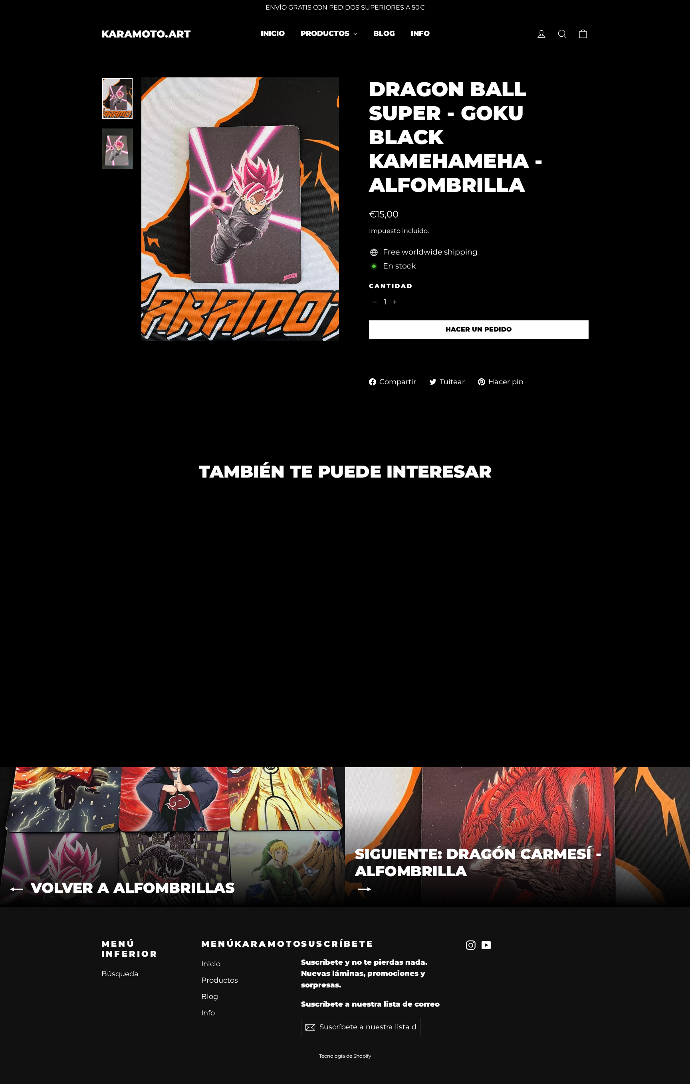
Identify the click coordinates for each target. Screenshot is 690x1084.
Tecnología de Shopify (345, 1056)
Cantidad (391, 286)
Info (420, 33)
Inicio (273, 33)
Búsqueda (120, 973)
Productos (326, 33)
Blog (384, 33)
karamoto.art (145, 34)
